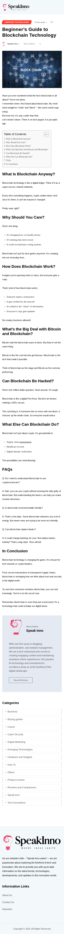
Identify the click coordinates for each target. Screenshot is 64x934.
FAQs (8, 160)
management (25, 442)
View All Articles (21, 680)
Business (12, 711)
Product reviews (16, 780)
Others (11, 772)
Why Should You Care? (16, 142)
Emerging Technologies (16, 22)
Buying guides (15, 719)
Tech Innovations (16, 802)
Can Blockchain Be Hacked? (18, 153)
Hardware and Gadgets (20, 757)
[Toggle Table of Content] (45, 134)
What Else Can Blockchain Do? (19, 157)
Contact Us (8, 902)
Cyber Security (15, 734)
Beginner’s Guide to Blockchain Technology (29, 32)
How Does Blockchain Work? (18, 146)
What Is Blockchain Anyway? (18, 139)
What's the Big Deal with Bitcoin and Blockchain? (27, 149)
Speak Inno (12, 44)
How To (12, 765)
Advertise (7, 909)
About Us (7, 895)
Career (11, 727)
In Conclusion (12, 164)
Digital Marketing (16, 742)
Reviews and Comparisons (22, 787)
